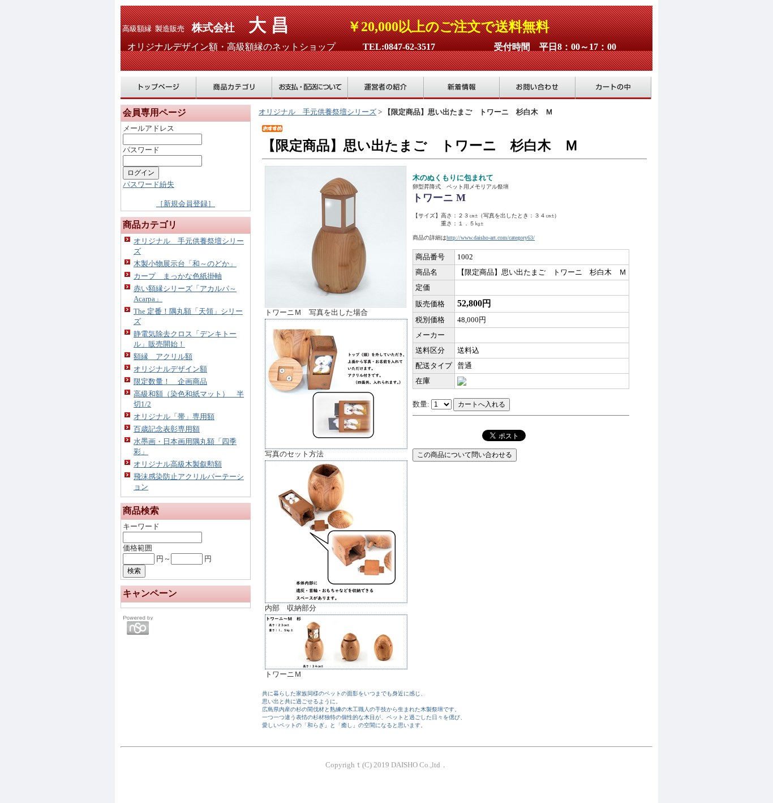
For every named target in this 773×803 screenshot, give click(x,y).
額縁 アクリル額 (163, 356)
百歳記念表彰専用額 (167, 429)
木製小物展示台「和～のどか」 (185, 263)
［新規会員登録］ (185, 203)
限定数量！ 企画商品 (170, 381)
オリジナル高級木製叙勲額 (178, 464)
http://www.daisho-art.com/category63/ (490, 237)
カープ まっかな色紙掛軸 (178, 276)
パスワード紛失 (148, 184)
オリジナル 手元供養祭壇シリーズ (317, 112)
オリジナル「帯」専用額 (174, 416)
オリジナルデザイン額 (170, 369)
